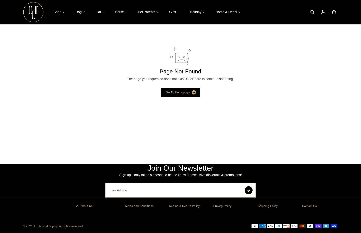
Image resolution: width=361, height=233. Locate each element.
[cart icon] (334, 12)
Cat (98, 12)
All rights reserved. (71, 226)
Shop (57, 12)
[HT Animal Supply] (33, 12)
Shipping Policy (268, 206)
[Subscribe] (249, 190)
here (197, 79)
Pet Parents (146, 12)
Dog (78, 12)
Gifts (172, 12)
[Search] (312, 12)
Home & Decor (226, 12)
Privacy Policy (222, 206)
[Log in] (323, 12)
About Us (86, 206)
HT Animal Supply (45, 226)
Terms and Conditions (139, 206)
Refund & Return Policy (184, 206)
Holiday (195, 12)
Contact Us (309, 206)
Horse (119, 12)
